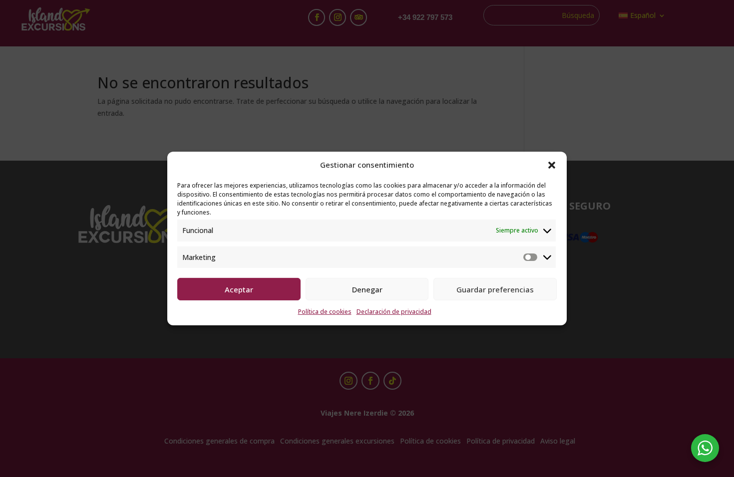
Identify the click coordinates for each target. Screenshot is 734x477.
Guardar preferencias (495, 289)
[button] (552, 165)
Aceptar (239, 289)
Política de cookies (325, 311)
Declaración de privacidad (394, 311)
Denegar (367, 289)
